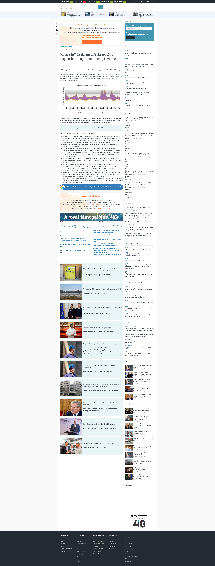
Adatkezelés (128, 551)
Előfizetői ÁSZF (129, 559)
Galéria (63, 551)
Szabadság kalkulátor (98, 543)
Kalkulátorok (133, 7)
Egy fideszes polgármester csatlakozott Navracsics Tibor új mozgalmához (142, 388)
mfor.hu (111, 541)
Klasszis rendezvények (145, 7)
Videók (106, 7)
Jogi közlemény (129, 549)
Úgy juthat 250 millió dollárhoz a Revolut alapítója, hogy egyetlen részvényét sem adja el (142, 135)
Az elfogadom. (139, 34)
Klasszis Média (129, 554)
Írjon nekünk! (128, 541)
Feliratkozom (130, 38)
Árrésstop (118, 7)
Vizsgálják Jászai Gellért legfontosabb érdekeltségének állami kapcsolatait (143, 172)
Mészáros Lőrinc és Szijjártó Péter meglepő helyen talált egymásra (142, 409)
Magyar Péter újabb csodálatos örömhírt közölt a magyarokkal (141, 380)
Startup (79, 561)
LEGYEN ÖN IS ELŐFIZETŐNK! (91, 196)
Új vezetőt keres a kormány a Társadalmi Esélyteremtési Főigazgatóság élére (141, 417)
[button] (139, 2)
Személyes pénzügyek (67, 548)
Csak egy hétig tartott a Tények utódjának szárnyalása (141, 468)
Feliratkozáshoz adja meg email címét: (137, 26)
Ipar (78, 559)
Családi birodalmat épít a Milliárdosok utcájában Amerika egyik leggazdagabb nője (143, 184)
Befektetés (64, 546)
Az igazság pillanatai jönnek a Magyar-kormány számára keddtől (142, 373)
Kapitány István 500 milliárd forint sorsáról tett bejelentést (142, 395)
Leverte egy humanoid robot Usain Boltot (72, 250)
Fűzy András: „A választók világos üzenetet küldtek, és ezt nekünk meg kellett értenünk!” (139, 222)
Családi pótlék (96, 546)
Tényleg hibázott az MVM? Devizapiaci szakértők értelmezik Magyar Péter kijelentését (142, 461)
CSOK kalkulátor (97, 551)
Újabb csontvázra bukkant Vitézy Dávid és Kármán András (142, 446)
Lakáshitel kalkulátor (98, 548)
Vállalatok (63, 543)
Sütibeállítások (129, 561)
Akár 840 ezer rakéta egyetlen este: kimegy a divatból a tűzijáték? (142, 118)
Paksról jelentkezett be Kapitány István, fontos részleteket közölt (142, 432)
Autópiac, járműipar (82, 554)
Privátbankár (112, 543)
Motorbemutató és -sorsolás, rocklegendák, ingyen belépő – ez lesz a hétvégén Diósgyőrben (139, 228)
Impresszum (128, 546)
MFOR (66, 7)
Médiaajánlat (128, 544)
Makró (62, 46)
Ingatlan (79, 546)
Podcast (112, 7)
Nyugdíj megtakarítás (98, 541)
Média (78, 556)
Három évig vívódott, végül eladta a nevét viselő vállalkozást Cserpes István (142, 154)
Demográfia (68, 46)
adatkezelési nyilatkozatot (136, 34)
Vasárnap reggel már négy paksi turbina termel (107, 254)
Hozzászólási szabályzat (131, 556)
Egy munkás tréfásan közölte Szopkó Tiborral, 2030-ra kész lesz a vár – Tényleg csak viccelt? (139, 234)
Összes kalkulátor (97, 554)
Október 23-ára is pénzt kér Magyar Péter (72, 234)
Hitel (78, 548)
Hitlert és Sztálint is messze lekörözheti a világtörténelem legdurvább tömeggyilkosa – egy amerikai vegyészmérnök (108, 250)
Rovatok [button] (125, 7)
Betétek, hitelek (81, 551)
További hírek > (130, 197)
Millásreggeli (112, 546)
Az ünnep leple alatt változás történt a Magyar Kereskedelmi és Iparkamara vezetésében (143, 425)
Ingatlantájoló (112, 548)
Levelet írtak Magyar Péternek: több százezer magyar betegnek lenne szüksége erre (143, 476)
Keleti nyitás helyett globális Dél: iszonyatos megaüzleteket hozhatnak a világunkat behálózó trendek (75, 228)
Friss (101, 7)
